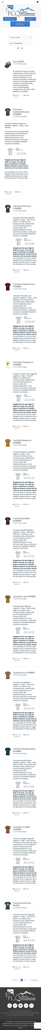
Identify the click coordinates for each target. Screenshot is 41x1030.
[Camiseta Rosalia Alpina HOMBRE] (8, 751)
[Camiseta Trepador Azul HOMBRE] (8, 287)
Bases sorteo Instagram (22, 1025)
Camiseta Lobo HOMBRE (24, 596)
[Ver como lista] (22, 48)
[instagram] (26, 1005)
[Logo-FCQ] (20, 6)
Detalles (27, 95)
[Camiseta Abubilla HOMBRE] (8, 521)
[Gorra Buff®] (8, 64)
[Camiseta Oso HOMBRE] (8, 675)
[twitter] (15, 1005)
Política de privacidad (20, 1023)
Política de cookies (33, 1023)
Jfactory (20, 1027)
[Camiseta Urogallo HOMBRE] (8, 829)
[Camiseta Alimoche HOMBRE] (8, 209)
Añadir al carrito (16, 96)
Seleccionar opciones (9, 193)
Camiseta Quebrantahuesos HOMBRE (21, 111)
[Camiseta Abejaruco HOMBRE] (8, 443)
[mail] (31, 1005)
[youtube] (20, 1005)
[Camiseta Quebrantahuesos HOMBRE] (8, 112)
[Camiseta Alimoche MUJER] (8, 905)
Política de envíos (8, 1025)
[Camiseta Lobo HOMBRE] (8, 599)
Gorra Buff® (18, 61)
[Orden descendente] (31, 37)
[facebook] (9, 1005)
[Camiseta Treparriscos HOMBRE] (8, 365)
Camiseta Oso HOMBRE (24, 672)
